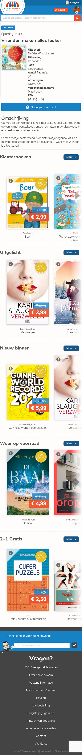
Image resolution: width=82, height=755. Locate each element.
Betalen (41, 697)
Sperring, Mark (11, 34)
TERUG (9, 27)
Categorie (60, 10)
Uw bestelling (41, 705)
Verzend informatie (41, 682)
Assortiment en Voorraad (41, 690)
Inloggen (74, 2)
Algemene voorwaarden (41, 728)
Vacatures (41, 743)
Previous (4, 203)
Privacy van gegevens (41, 720)
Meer (69, 157)
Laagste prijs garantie (41, 713)
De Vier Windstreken (41, 53)
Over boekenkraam (41, 675)
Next (76, 203)
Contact (41, 735)
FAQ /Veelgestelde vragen (41, 667)
